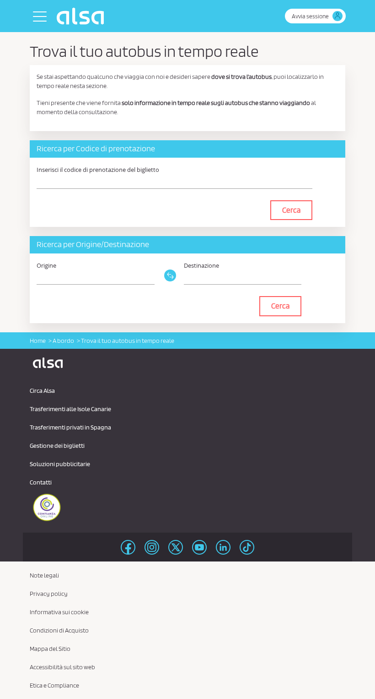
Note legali (44, 575)
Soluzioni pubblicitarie (60, 464)
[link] (169, 265)
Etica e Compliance (54, 685)
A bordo (63, 340)
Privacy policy (49, 593)
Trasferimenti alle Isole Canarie (70, 409)
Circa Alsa (42, 390)
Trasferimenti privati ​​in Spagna (70, 427)
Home (38, 340)
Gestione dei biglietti (57, 445)
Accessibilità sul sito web (62, 667)
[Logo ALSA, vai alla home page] (82, 16)
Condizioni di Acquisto (59, 630)
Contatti (41, 482)
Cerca (291, 210)
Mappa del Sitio (50, 648)
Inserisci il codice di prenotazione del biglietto (98, 170)
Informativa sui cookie (59, 612)
